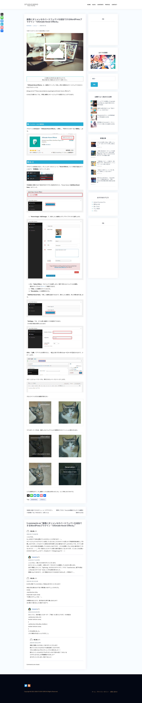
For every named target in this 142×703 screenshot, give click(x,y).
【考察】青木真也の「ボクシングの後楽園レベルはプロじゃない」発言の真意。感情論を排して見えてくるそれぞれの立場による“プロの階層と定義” (106, 153)
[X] (2, 14)
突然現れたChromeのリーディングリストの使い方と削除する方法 (106, 123)
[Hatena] (2, 24)
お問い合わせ (113, 692)
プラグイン (42, 499)
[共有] (2, 30)
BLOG (93, 4)
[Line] (2, 17)
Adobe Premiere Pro (99, 202)
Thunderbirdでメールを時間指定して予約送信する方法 (106, 116)
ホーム (94, 692)
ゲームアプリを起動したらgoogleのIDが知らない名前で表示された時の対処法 (106, 103)
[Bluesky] (2, 21)
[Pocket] (2, 27)
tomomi (29, 25)
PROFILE (107, 4)
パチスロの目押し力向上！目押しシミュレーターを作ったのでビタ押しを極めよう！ (106, 143)
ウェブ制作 (97, 208)
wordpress (34, 499)
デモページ (43, 286)
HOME (89, 4)
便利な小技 (97, 204)
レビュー (35, 25)
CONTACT (114, 4)
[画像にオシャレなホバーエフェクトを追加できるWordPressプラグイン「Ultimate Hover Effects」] (55, 52)
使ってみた (97, 206)
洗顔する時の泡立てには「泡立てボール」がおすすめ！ (106, 109)
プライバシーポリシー (103, 692)
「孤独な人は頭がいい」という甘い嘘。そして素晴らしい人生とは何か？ (106, 170)
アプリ (95, 211)
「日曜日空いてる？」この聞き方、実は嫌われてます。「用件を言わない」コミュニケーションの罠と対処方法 (106, 162)
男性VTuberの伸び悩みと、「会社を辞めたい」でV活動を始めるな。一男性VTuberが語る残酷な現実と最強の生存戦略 (106, 180)
